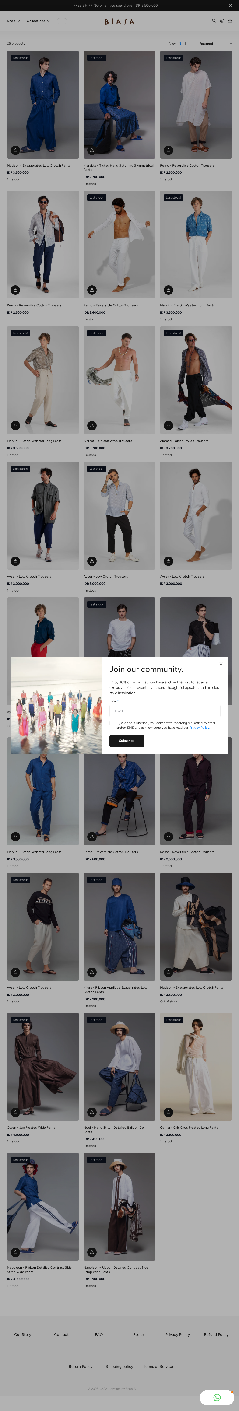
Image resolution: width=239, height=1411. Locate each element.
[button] (217, 1397)
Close (221, 664)
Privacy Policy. (199, 728)
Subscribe (126, 741)
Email (114, 701)
